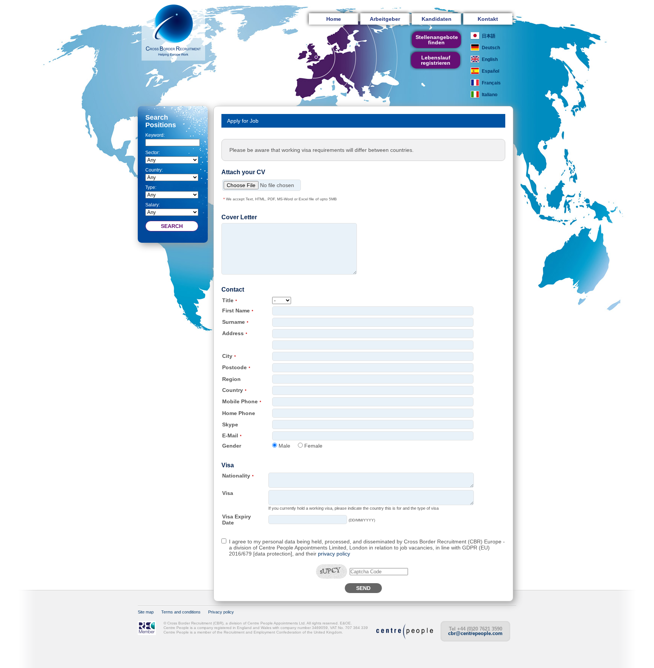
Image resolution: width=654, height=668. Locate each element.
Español (490, 71)
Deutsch (491, 47)
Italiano (489, 94)
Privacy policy (221, 612)
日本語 (488, 36)
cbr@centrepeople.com (475, 633)
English (490, 59)
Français (491, 83)
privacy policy (334, 554)
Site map (146, 612)
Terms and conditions (181, 612)
